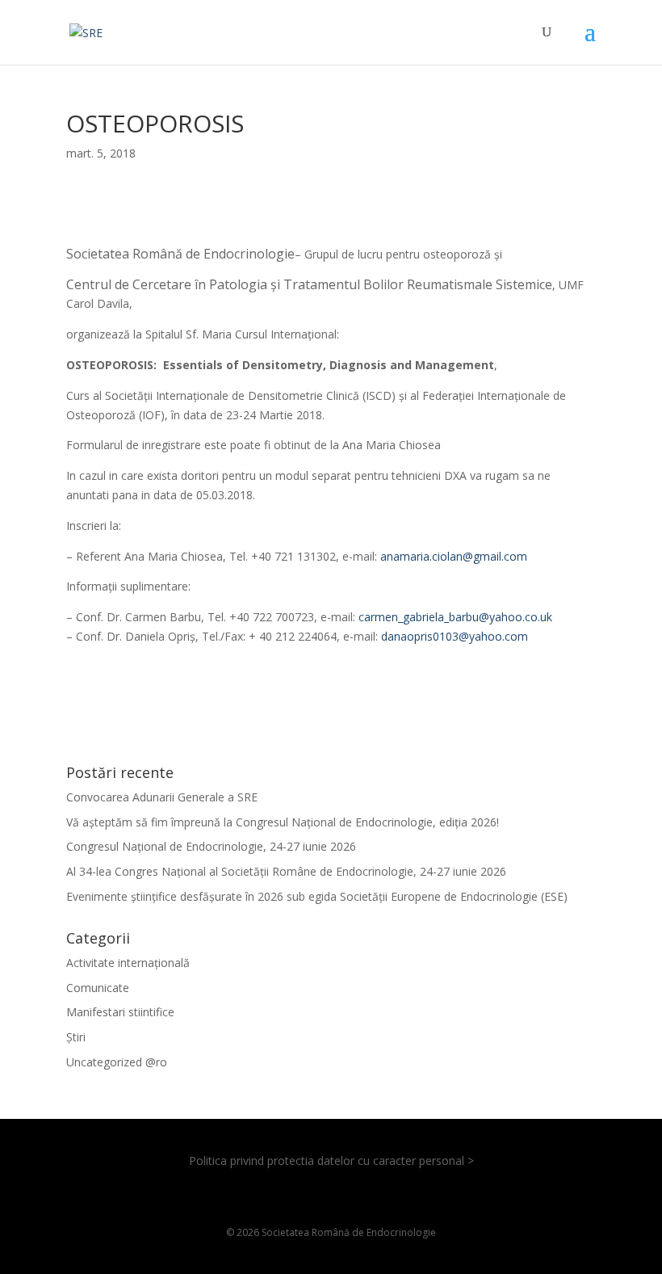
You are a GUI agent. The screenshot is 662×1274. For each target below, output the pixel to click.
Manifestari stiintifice (120, 1012)
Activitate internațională (128, 962)
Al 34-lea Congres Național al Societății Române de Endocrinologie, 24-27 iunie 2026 (286, 871)
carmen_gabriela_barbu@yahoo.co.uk (455, 616)
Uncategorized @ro (116, 1062)
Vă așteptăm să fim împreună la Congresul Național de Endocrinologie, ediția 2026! (282, 822)
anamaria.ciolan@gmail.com (453, 556)
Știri (76, 1037)
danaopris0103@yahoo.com (454, 636)
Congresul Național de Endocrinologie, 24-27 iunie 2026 (211, 846)
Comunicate (97, 987)
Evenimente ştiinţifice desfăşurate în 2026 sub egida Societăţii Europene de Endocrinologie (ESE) (317, 896)
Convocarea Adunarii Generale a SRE (162, 797)
